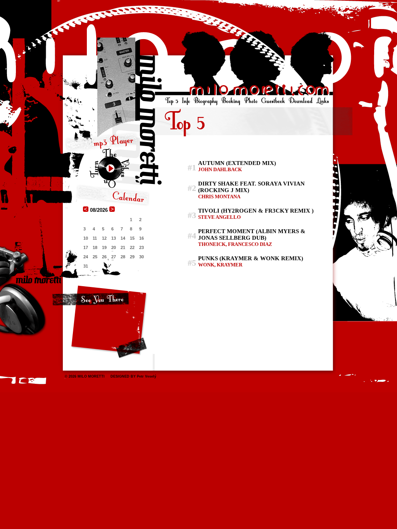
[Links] (322, 100)
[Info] (186, 100)
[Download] (300, 100)
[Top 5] (172, 100)
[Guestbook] (273, 100)
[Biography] (206, 100)
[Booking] (231, 100)
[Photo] (250, 100)
